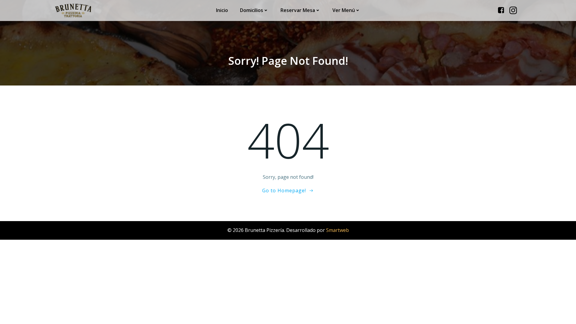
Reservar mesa (297, 10)
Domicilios (251, 10)
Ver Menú (343, 10)
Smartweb (337, 230)
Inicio (222, 10)
